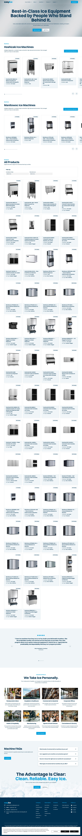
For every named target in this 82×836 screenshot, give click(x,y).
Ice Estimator (55, 809)
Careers (37, 811)
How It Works (47, 805)
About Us (37, 805)
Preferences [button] (5, 832)
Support (54, 2)
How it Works (27, 2)
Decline (65, 831)
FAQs (45, 815)
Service (46, 809)
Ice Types (55, 807)
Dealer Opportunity (65, 805)
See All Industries (41, 733)
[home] (8, 2)
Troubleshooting (47, 813)
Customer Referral (65, 807)
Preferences (56, 831)
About (34, 2)
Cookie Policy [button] (26, 831)
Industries (41, 2)
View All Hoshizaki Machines (71, 51)
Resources (38, 813)
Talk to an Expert (37, 30)
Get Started (74, 2)
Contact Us (38, 817)
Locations (37, 809)
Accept (74, 831)
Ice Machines (55, 805)
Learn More (46, 30)
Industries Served (39, 807)
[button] (28, 2)
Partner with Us (38, 815)
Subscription (47, 807)
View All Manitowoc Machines (71, 109)
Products (48, 2)
